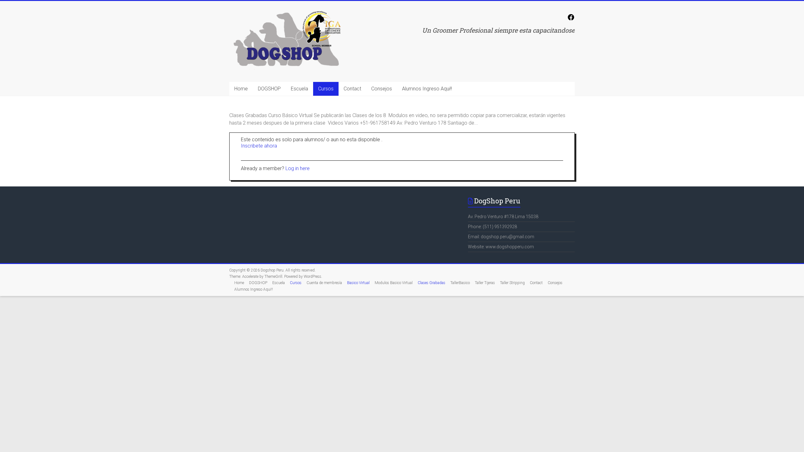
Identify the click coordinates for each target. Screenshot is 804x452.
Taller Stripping (512, 283)
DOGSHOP (269, 89)
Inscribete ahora (259, 146)
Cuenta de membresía (324, 283)
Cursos (326, 89)
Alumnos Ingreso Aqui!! (427, 89)
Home (241, 89)
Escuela (299, 89)
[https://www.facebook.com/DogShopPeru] (571, 19)
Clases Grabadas (431, 283)
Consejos (381, 89)
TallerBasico (460, 283)
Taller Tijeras (485, 283)
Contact (352, 89)
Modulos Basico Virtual (394, 283)
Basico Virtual (358, 283)
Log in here (297, 168)
